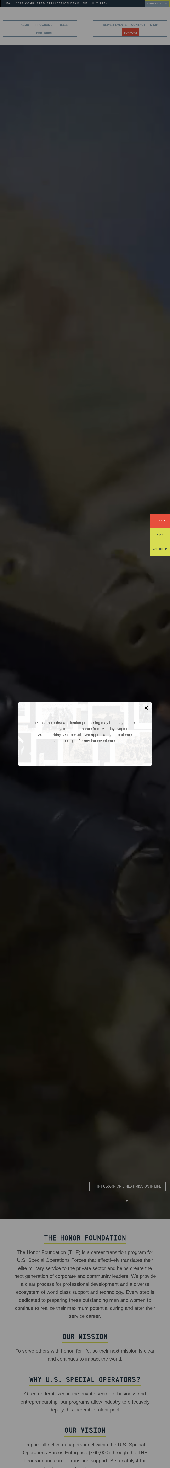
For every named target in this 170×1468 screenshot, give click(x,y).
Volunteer (160, 549)
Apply (160, 535)
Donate (160, 520)
